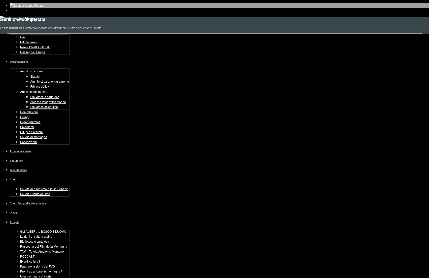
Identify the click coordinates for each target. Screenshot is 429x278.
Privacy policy (39, 86)
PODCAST (27, 256)
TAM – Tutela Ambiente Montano (42, 251)
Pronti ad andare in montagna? (41, 271)
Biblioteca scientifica (44, 107)
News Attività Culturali (35, 47)
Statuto (35, 76)
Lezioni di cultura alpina (36, 236)
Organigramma (30, 122)
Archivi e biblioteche (33, 91)
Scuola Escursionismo (35, 194)
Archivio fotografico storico (48, 102)
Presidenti (27, 127)
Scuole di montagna (33, 137)
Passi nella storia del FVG (37, 266)
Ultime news (28, 42)
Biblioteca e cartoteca (44, 97)
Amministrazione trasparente (49, 81)
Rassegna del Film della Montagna (43, 246)
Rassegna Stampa (32, 52)
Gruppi (24, 117)
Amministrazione (31, 71)
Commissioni (29, 112)
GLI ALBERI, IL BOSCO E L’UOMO (43, 231)
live (22, 37)
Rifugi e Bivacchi (31, 132)
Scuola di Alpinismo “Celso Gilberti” (44, 189)
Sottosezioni (28, 142)
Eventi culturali (30, 261)
